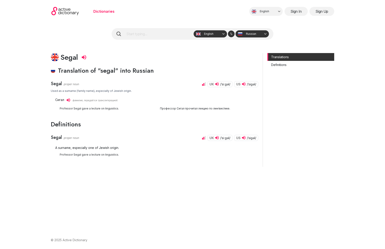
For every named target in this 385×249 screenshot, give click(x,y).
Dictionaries (104, 11)
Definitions (279, 65)
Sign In (296, 11)
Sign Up (321, 11)
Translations (280, 57)
